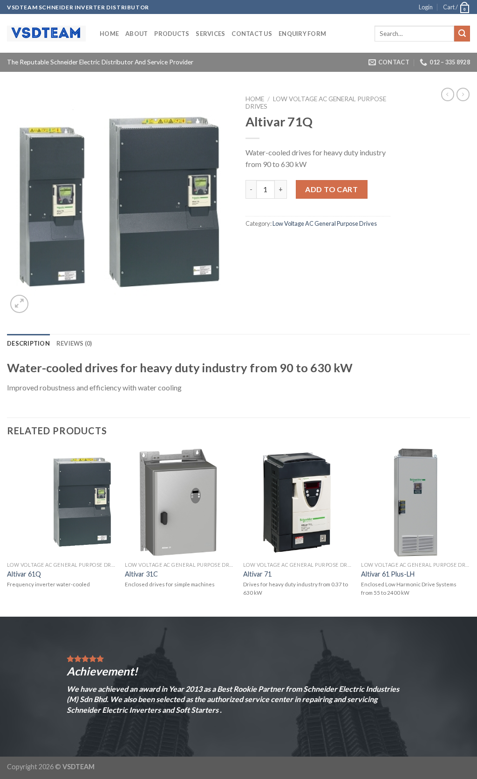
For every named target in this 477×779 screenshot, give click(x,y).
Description (28, 343)
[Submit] (462, 34)
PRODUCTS (171, 33)
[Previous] (7, 531)
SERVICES (210, 33)
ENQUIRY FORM (302, 33)
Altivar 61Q (24, 574)
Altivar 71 (257, 574)
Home (109, 33)
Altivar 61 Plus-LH (388, 574)
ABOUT (136, 33)
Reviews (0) (74, 343)
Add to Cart (331, 189)
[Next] (470, 531)
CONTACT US (252, 33)
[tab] (28, 343)
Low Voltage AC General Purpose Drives (325, 223)
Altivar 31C (141, 574)
